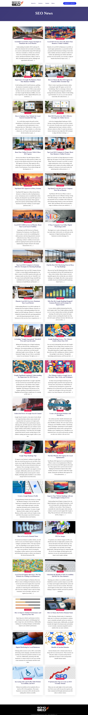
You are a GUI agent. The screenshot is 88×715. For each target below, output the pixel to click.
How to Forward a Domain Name (28, 536)
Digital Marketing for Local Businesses (28, 647)
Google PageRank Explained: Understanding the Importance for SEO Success (28, 376)
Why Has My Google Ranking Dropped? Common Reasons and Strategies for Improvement (60, 302)
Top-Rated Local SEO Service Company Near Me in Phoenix (60, 189)
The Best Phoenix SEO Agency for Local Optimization (60, 456)
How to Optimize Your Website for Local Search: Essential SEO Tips (27, 117)
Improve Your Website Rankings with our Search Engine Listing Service (60, 496)
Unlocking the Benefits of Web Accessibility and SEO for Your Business (60, 575)
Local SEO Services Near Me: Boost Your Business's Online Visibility (60, 42)
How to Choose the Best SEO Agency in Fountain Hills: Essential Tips (60, 80)
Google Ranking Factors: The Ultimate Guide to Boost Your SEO (60, 340)
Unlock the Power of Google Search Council (27, 413)
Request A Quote (70, 3)
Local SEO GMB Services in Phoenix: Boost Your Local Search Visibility (27, 225)
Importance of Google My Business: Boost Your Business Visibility (28, 80)
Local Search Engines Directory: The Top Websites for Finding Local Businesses (28, 575)
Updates (47, 3)
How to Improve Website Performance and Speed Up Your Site (28, 613)
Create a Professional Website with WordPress (60, 414)
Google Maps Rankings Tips (28, 456)
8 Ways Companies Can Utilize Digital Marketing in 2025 (60, 225)
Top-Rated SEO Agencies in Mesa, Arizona (28, 188)
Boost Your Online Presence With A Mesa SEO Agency (28, 153)
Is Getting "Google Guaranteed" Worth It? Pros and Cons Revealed (28, 340)
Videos (53, 3)
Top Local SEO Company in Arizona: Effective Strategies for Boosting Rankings (28, 266)
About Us (33, 3)
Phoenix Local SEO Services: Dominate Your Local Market (28, 302)
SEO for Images (60, 536)
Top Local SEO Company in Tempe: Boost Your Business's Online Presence (60, 153)
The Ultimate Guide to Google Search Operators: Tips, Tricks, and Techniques (60, 376)
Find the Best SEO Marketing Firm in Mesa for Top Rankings (60, 266)
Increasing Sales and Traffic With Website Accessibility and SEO (28, 682)
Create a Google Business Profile (28, 496)
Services (40, 3)
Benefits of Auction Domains (60, 647)
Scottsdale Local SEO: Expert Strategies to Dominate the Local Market (28, 42)
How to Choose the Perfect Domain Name (60, 613)
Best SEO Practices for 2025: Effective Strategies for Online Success (60, 117)
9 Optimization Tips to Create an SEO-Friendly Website (60, 682)
